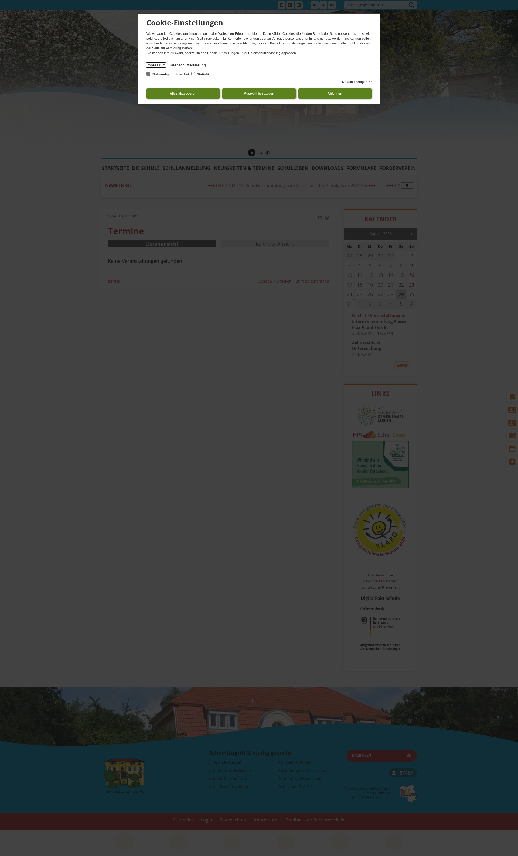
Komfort (183, 74)
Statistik (203, 74)
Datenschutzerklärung (187, 65)
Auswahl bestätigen (259, 93)
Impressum (156, 65)
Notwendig (160, 74)
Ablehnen (335, 93)
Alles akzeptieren (183, 93)
